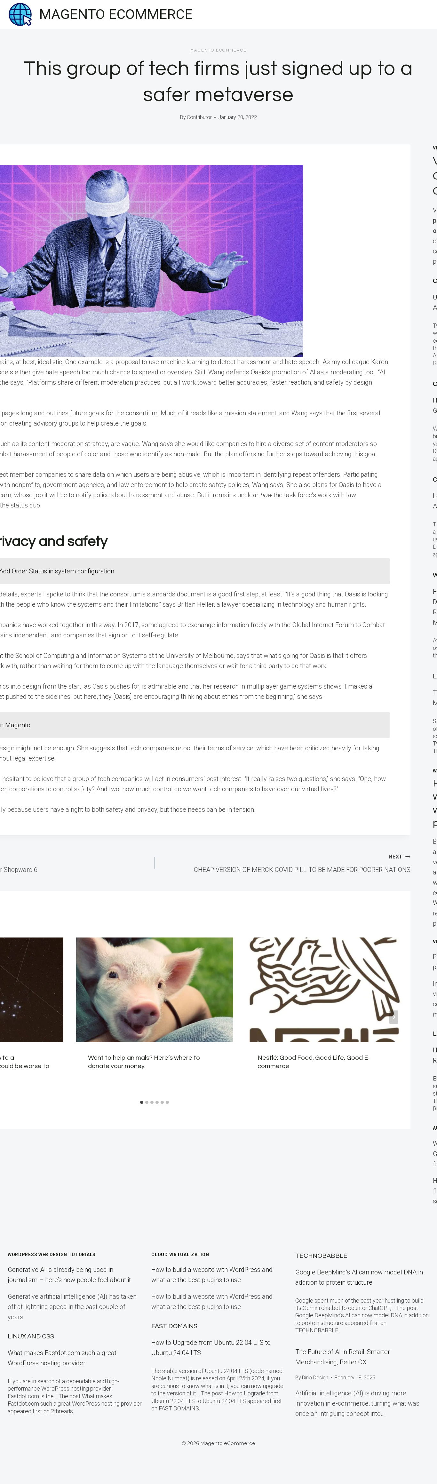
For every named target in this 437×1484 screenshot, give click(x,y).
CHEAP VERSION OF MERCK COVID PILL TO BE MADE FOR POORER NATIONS (302, 864)
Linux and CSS (31, 1336)
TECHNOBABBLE (321, 1256)
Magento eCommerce (218, 50)
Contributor (199, 117)
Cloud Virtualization (180, 1254)
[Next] (393, 1017)
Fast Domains (174, 1326)
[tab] (141, 1102)
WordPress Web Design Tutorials (52, 1254)
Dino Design (315, 1378)
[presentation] (154, 989)
